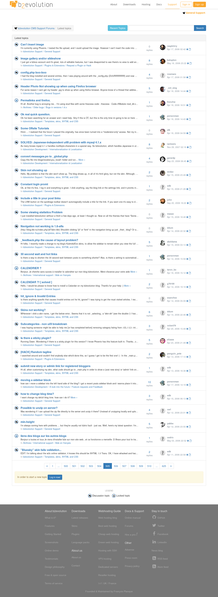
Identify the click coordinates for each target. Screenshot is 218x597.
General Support (195, 12)
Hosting (146, 4)
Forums (129, 526)
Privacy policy (132, 566)
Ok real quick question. (35, 114)
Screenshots (51, 542)
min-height (27, 422)
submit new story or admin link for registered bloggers (55, 366)
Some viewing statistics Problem (42, 212)
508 (133, 466)
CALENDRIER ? (31, 268)
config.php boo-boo (33, 72)
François (118, 591)
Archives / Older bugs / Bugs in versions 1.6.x (45, 107)
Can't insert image (32, 44)
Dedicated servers (108, 567)
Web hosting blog (107, 517)
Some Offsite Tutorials (35, 128)
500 (66, 466)
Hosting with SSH (107, 550)
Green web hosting (108, 542)
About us (76, 557)
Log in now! (55, 477)
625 (164, 466)
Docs (159, 4)
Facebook (162, 534)
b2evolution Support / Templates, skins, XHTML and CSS (50, 121)
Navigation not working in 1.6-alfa (42, 226)
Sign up (199, 4)
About (113, 4)
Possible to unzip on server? (39, 408)
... (59, 466)
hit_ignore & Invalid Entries (38, 296)
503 (91, 466)
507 (124, 466)
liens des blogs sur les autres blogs (43, 436)
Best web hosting (107, 526)
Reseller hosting (107, 575)
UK (105, 583)
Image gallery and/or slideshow (41, 58)
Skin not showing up (34, 170)
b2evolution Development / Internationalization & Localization (52, 149)
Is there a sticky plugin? (36, 338)
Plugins (75, 534)
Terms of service (54, 583)
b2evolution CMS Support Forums (36, 28)
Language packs (80, 542)
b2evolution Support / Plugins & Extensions (44, 205)
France (112, 583)
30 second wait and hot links (39, 254)
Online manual (133, 517)
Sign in (186, 4)
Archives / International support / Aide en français (47, 275)
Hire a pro (131, 534)
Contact (76, 565)
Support (172, 4)
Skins (74, 526)
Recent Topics (117, 28)
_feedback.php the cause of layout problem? (49, 240)
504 (99, 466)
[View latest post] (188, 49)
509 (141, 466)
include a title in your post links (41, 198)
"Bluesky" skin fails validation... (41, 450)
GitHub (161, 517)
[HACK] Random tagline (36, 352)
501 (74, 466)
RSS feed (162, 558)
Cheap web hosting (108, 534)
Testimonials (51, 558)
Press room (131, 558)
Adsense (129, 549)
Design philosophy (55, 567)
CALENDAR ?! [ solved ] (36, 282)
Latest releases (80, 517)
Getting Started (53, 534)
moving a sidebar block (36, 380)
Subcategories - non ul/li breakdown (44, 324)
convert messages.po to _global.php (44, 156)
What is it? (50, 517)
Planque (128, 591)
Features (49, 526)
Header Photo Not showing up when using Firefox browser (58, 86)
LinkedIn (162, 542)
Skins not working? (33, 310)
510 (149, 466)
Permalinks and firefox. (35, 100)
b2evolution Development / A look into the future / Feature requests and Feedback (63, 386)
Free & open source (55, 575)
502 (83, 466)
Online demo (52, 550)
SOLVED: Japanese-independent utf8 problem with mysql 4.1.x (61, 142)
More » (82, 159)
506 (116, 466)
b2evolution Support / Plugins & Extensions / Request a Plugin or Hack (57, 65)
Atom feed (162, 567)
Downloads (129, 4)
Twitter (161, 526)
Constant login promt (34, 184)
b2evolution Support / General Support (41, 51)
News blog (157, 550)
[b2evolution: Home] (31, 4)
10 (149, 382)
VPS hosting (104, 558)
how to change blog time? (37, 394)
